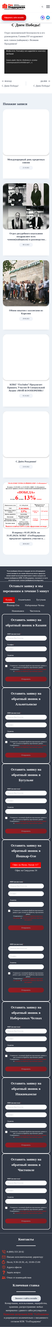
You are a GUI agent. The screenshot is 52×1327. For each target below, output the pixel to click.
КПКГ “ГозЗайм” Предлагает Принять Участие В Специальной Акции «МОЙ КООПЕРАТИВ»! (26, 387)
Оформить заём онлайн (14, 17)
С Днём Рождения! (26, 461)
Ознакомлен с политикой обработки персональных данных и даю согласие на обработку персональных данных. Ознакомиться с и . (28, 668)
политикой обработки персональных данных (33, 669)
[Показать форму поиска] (42, 7)
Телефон (11, 645)
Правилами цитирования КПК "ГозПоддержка (26, 1314)
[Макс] (42, 17)
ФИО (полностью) (14, 634)
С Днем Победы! (10, 83)
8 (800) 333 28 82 (15, 1252)
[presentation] (26, 132)
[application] (26, 62)
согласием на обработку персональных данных (29, 671)
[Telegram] (48, 17)
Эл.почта (10, 655)
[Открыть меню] (48, 6)
